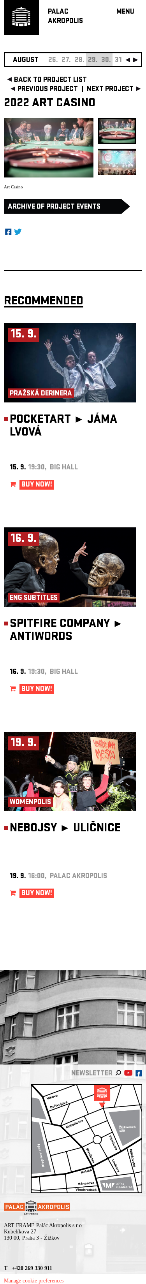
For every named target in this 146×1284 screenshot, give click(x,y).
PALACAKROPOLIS (65, 17)
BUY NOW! (36, 485)
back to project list (50, 80)
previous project (48, 89)
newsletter (92, 1074)
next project (110, 89)
